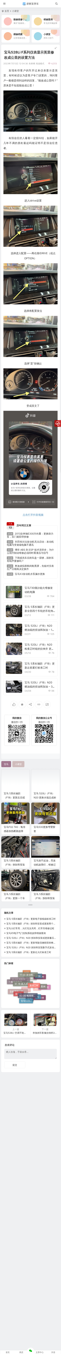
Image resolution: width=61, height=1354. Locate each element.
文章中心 (40, 1352)
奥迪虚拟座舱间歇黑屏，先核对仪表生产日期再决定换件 (30, 567)
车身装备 (30, 990)
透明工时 (34, 974)
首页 (7, 11)
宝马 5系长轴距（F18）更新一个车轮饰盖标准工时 (14, 898)
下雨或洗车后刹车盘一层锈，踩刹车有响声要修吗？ (30, 559)
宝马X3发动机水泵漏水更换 (26, 574)
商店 (21, 1352)
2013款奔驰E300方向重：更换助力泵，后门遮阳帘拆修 (30, 535)
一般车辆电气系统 (18, 981)
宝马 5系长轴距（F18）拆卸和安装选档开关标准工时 (14, 864)
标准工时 (39, 984)
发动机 (18, 987)
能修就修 (39, 996)
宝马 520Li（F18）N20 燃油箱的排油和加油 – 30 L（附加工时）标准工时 (39, 686)
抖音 (53, 1352)
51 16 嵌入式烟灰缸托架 (24, 975)
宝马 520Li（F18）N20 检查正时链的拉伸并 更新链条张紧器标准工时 (39, 648)
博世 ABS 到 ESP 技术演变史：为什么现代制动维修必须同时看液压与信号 (30, 551)
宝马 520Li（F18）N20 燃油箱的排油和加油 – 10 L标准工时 (39, 630)
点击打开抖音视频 (33, 514)
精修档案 (44, 990)
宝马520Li (26, 995)
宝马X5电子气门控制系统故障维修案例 (26, 933)
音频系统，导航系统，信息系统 (19, 994)
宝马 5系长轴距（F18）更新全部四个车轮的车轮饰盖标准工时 (40, 611)
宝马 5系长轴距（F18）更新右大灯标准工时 (28, 952)
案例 (43, 980)
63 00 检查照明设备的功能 (29, 983)
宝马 (29, 1000)
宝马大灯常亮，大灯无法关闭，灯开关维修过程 (30, 928)
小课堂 (15, 11)
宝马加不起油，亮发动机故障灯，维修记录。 (45, 864)
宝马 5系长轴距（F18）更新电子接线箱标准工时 (31, 918)
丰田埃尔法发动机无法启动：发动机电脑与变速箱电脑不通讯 (30, 543)
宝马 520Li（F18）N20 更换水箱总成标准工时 (45, 797)
